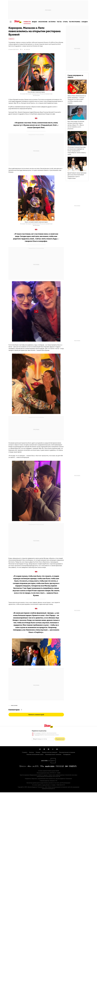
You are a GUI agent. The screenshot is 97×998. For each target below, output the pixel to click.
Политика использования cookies (35, 754)
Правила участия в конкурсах (49, 752)
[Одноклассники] (52, 749)
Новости (27, 22)
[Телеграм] (44, 749)
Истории (52, 22)
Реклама (38, 752)
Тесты (59, 22)
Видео (34, 22)
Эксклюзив (42, 22)
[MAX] (40, 749)
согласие (38, 733)
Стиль (65, 22)
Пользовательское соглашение (67, 752)
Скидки (84, 22)
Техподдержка (66, 754)
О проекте (24, 752)
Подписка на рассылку (39, 731)
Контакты (31, 752)
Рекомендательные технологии (53, 754)
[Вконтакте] (48, 749)
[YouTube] (57, 749)
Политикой (37, 734)
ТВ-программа (74, 22)
